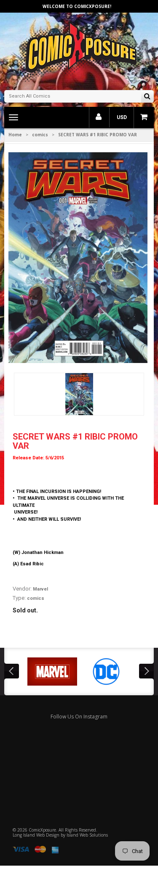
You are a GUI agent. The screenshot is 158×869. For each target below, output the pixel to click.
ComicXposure (42, 830)
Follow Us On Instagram (79, 716)
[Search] (147, 96)
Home (15, 135)
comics (40, 135)
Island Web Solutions (87, 835)
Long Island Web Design (36, 835)
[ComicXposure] (79, 50)
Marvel (40, 589)
